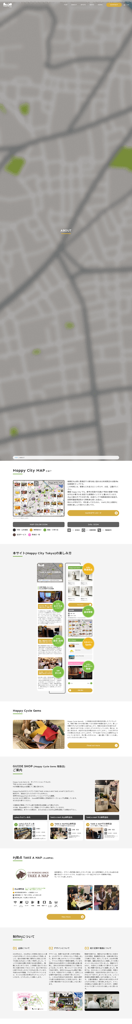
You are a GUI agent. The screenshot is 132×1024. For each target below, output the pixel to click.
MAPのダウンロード (93, 513)
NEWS (100, 5)
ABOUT (74, 5)
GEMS (92, 5)
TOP (65, 5)
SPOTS (83, 5)
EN (128, 5)
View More (66, 917)
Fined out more (93, 745)
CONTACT (114, 5)
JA (124, 5)
